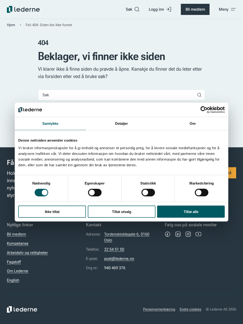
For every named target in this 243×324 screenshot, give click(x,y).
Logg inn (156, 9)
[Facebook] (167, 234)
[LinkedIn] (178, 234)
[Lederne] (23, 9)
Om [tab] (193, 123)
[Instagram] (188, 234)
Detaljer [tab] (121, 123)
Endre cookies (190, 309)
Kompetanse (17, 243)
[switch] (95, 192)
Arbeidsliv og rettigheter (27, 252)
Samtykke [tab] (50, 123)
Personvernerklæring (159, 309)
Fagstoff (14, 261)
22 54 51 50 (114, 249)
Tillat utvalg (121, 211)
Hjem (11, 25)
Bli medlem (195, 9)
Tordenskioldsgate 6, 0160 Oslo (126, 237)
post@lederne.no (119, 258)
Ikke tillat (52, 211)
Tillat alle (191, 211)
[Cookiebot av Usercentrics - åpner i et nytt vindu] (204, 109)
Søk (129, 9)
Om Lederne (17, 270)
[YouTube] (198, 234)
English (13, 280)
